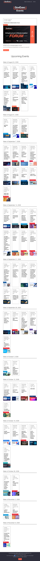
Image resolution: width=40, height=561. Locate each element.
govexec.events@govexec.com (26, 553)
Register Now (6, 50)
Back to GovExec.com (28, 1)
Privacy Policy (23, 554)
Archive (34, 1)
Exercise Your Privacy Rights (28, 555)
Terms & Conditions (17, 554)
